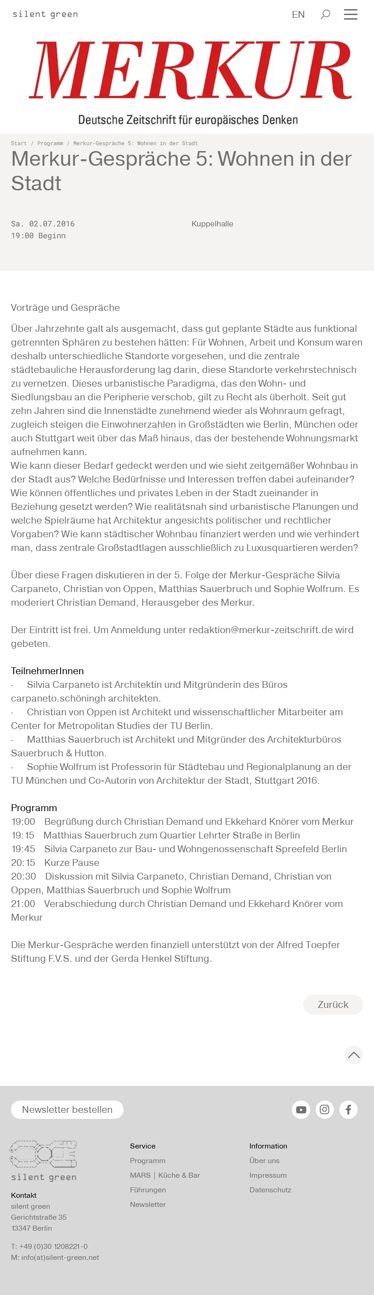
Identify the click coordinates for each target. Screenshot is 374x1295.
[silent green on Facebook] (348, 1110)
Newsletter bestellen (67, 1109)
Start (19, 143)
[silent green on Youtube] (301, 1110)
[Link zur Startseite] (49, 12)
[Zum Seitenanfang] (354, 1055)
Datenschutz (270, 1189)
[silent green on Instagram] (325, 1110)
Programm (50, 143)
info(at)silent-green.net (60, 1257)
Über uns (264, 1160)
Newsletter (148, 1204)
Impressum (268, 1175)
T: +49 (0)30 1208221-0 (49, 1246)
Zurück (333, 1004)
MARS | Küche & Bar (165, 1175)
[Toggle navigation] (350, 13)
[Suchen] (325, 14)
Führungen (148, 1189)
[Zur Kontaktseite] (65, 1163)
